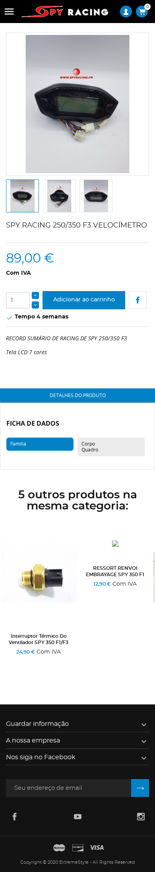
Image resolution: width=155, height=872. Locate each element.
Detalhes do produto (78, 395)
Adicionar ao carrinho (84, 300)
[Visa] (96, 848)
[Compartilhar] (138, 300)
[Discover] (78, 848)
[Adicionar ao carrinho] (20, 662)
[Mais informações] (59, 662)
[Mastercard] (59, 848)
